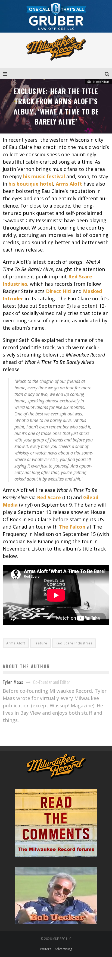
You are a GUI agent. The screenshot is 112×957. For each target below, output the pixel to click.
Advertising (63, 949)
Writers (45, 949)
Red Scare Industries (74, 643)
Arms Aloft (15, 643)
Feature (40, 643)
